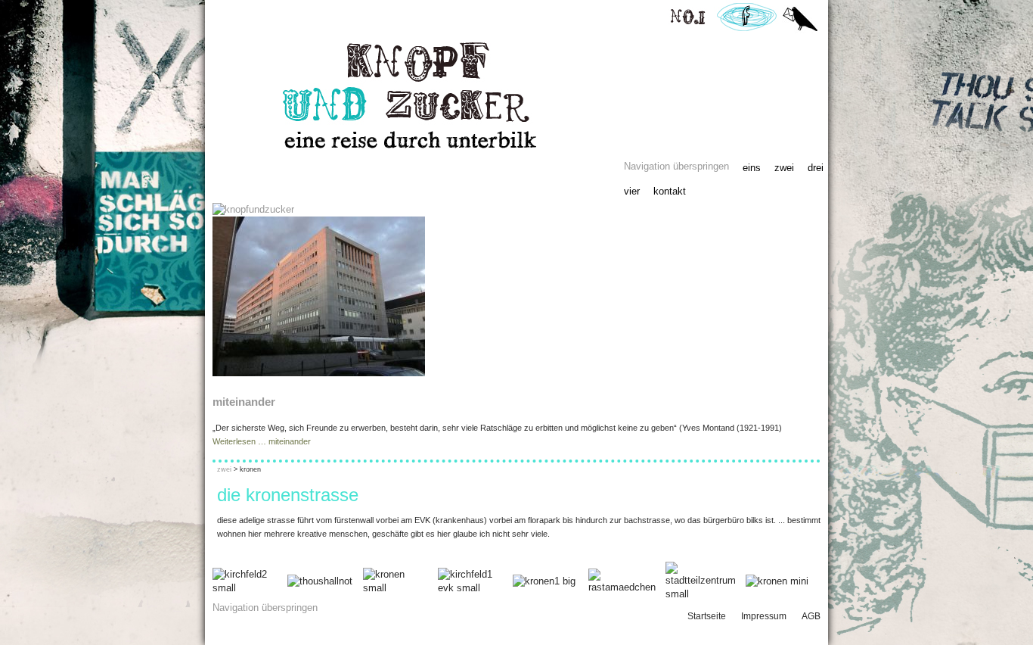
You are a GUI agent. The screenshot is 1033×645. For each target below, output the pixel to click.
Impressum (763, 616)
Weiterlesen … (261, 441)
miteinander (243, 401)
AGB (811, 616)
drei (816, 167)
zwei (784, 167)
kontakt (669, 191)
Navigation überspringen (676, 166)
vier (632, 191)
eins (752, 167)
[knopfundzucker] (253, 209)
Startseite (706, 616)
